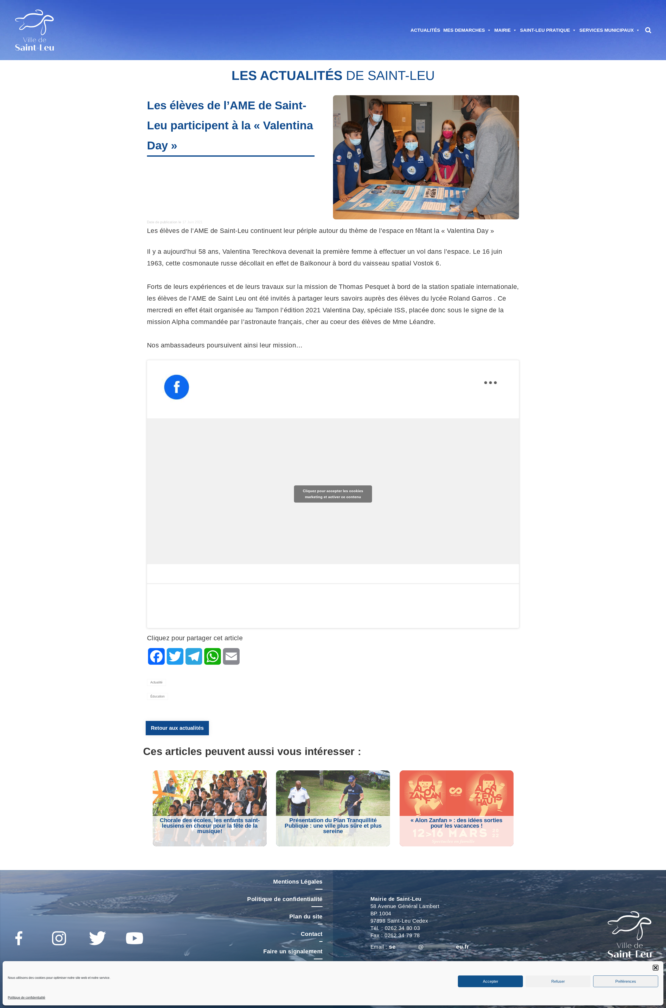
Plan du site (306, 916)
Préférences (625, 981)
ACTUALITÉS (425, 30)
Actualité (156, 682)
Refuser (558, 981)
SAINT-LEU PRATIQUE (545, 30)
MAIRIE (502, 30)
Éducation (157, 696)
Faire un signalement (293, 951)
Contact (312, 934)
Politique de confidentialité (26, 997)
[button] (655, 967)
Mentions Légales (298, 881)
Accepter (490, 981)
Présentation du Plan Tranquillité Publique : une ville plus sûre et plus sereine (333, 825)
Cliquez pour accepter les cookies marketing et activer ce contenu (333, 494)
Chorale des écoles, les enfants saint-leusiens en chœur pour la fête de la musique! (210, 825)
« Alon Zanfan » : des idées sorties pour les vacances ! (456, 823)
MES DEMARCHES (464, 30)
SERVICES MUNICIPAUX (606, 30)
